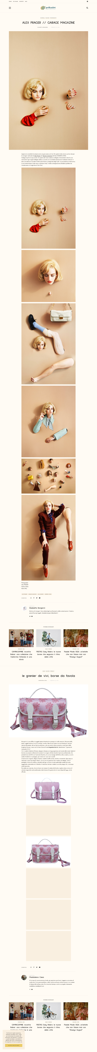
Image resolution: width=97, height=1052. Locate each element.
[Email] (39, 598)
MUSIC (48, 1044)
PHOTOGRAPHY (53, 18)
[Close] (23, 1031)
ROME (52, 1044)
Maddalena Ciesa (43, 680)
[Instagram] (87, 1)
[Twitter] (36, 598)
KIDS (23, 649)
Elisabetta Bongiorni (43, 27)
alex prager (24, 594)
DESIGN (50, 649)
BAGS (46, 649)
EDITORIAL (42, 18)
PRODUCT (52, 671)
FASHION (47, 18)
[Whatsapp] (31, 598)
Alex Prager (37, 156)
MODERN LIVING (48, 594)
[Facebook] (33, 598)
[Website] (29, 616)
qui (67, 770)
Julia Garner (40, 594)
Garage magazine (47, 156)
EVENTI (45, 1044)
